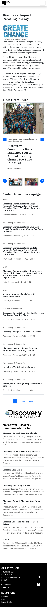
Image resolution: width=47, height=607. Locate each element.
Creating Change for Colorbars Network (22, 332)
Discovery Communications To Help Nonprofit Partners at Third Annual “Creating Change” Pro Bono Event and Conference (21, 251)
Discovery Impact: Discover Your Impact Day (22, 502)
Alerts (3, 599)
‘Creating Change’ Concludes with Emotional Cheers (19, 295)
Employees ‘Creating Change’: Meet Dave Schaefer (22, 385)
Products (5, 596)
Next (25, 401)
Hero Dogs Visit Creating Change (19, 367)
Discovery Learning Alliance (16, 485)
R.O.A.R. (6, 539)
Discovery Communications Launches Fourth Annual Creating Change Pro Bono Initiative (19, 154)
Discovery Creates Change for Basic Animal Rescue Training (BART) (20, 349)
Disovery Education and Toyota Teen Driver (20, 523)
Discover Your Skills (12, 470)
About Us (5, 587)
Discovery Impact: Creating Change (20, 433)
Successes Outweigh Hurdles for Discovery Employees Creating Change (23, 314)
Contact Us (6, 584)
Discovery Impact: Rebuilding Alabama (21, 451)
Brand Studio (6, 602)
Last (31, 401)
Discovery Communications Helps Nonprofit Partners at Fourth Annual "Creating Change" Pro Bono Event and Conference (21, 207)
